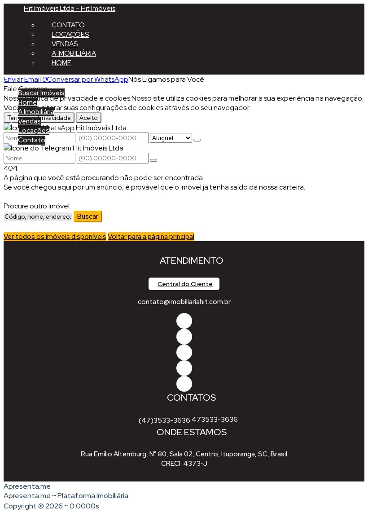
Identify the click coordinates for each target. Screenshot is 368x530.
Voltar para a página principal (151, 236)
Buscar (87, 216)
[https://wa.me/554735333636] (184, 352)
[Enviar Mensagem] (153, 160)
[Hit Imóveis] (184, 368)
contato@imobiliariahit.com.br (184, 301)
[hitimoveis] (184, 321)
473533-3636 (215, 419)
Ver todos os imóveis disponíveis (55, 236)
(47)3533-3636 (164, 420)
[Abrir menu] (2, 79)
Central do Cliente (185, 284)
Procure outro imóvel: (37, 206)
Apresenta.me (27, 486)
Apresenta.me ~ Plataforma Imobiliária (66, 495)
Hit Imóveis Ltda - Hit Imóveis (69, 8)
